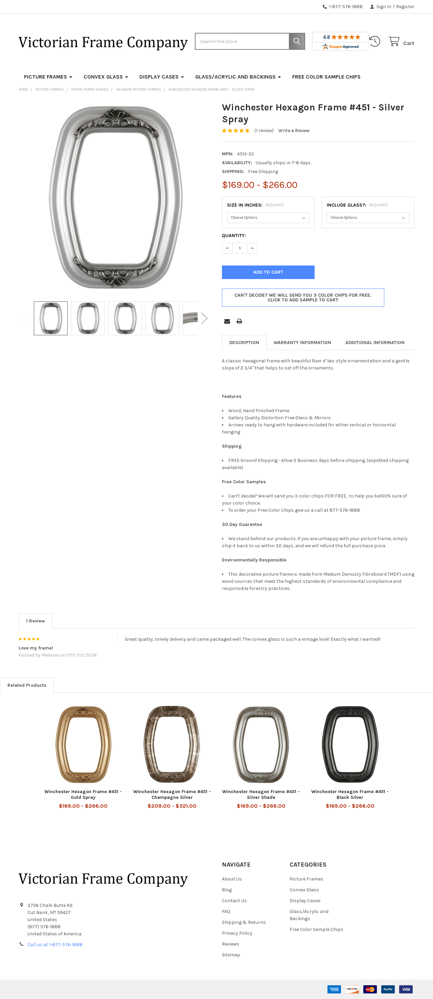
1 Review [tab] (35, 621)
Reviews (230, 944)
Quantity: (234, 235)
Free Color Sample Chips (326, 76)
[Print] (239, 321)
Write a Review (294, 130)
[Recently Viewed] (376, 41)
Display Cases (159, 76)
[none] (115, 197)
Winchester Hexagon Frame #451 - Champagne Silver (172, 795)
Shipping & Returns (244, 922)
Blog (227, 890)
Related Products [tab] (26, 685)
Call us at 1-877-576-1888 (55, 945)
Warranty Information (302, 342)
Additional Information (375, 342)
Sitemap (231, 955)
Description (244, 342)
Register (405, 6)
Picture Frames (45, 76)
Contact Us (234, 901)
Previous (25, 318)
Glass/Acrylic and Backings (235, 76)
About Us (232, 879)
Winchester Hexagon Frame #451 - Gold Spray (83, 795)
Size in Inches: (255, 205)
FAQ (226, 911)
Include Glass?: (357, 205)
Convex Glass (103, 76)
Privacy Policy (237, 933)
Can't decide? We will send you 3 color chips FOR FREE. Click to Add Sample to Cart (302, 297)
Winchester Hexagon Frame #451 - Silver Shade (261, 795)
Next (204, 318)
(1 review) (264, 130)
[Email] (227, 321)
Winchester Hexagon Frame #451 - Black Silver (350, 795)
